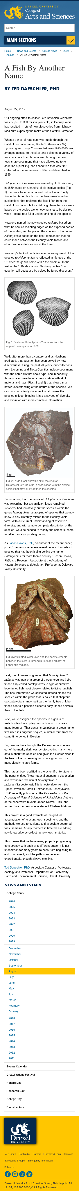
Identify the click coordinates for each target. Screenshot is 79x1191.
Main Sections (21, 40)
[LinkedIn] (29, 1176)
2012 (12, 1052)
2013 (12, 1046)
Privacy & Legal (53, 1154)
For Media (24, 1154)
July (11, 977)
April (11, 994)
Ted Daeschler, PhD (17, 867)
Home (7, 51)
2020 (12, 935)
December (15, 948)
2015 (12, 1035)
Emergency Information (40, 1160)
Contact (68, 1154)
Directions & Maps (15, 1160)
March (12, 1000)
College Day (14, 1099)
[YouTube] (22, 1176)
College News (49, 51)
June (12, 982)
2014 (12, 1041)
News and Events (26, 51)
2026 (12, 901)
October (13, 959)
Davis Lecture (15, 1107)
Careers (37, 1154)
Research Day (16, 1091)
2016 (12, 1029)
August (10, 55)
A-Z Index (10, 1154)
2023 (12, 918)
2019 (66, 51)
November (15, 954)
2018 (12, 1018)
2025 (12, 907)
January (13, 1011)
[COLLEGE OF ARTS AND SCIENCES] (39, 21)
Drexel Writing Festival (21, 1074)
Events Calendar (17, 1066)
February (14, 1005)
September (15, 965)
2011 (12, 1058)
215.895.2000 (21, 1187)
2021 (12, 930)
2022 (12, 924)
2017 (12, 1024)
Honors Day (14, 1082)
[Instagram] (15, 1176)
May (11, 988)
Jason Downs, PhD (21, 543)
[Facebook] (7, 1176)
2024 (12, 912)
